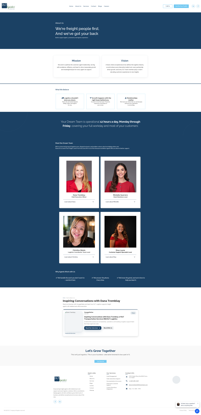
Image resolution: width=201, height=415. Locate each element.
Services (86, 6)
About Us (78, 6)
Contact (93, 6)
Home (71, 6)
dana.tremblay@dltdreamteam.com (138, 385)
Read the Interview (93, 328)
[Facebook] (198, 6)
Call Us (168, 6)
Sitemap (92, 390)
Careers (106, 6)
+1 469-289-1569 (134, 381)
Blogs (100, 6)
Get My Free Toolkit (181, 6)
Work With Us (108, 328)
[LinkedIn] (193, 6)
